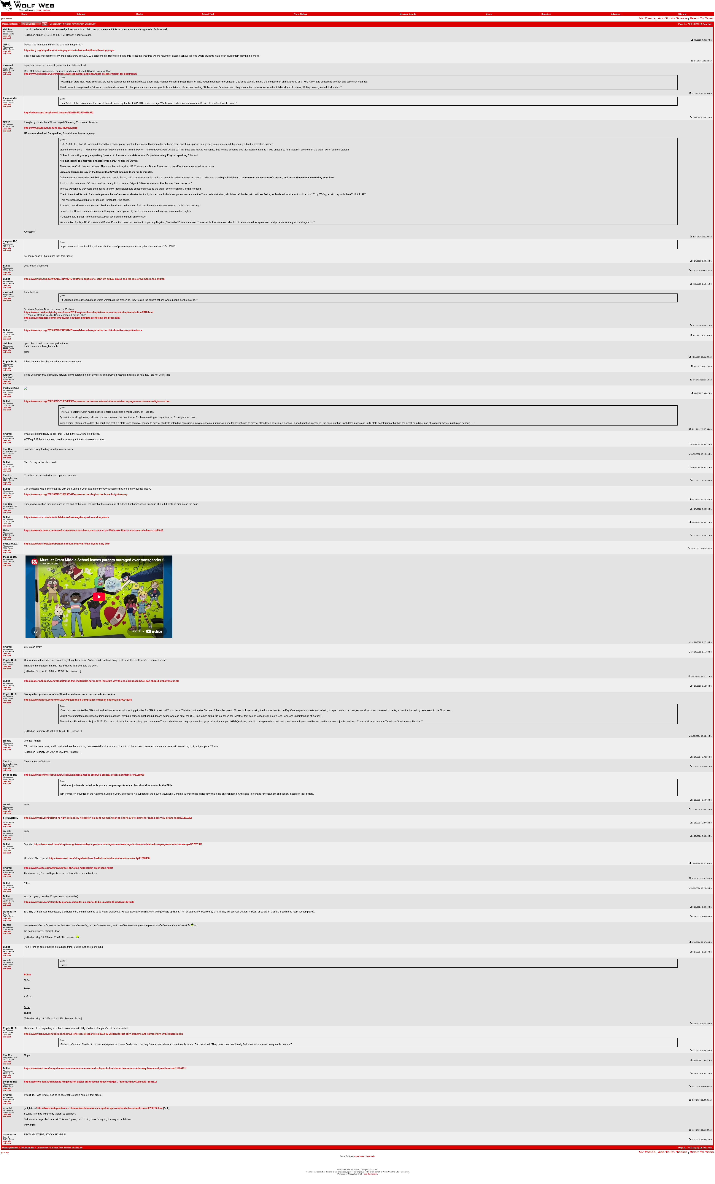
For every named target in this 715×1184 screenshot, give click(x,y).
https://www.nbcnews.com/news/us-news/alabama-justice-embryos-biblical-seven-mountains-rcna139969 (84, 774)
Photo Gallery (300, 14)
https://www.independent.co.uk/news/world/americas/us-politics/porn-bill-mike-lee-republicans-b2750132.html (100, 1108)
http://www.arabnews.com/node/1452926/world (50, 127)
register (46, 10)
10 (694, 24)
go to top (5, 1152)
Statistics (546, 14)
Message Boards (408, 14)
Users (489, 14)
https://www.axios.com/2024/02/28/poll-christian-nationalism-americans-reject (68, 867)
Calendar (81, 14)
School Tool (208, 14)
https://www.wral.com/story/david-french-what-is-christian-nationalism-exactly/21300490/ (99, 858)
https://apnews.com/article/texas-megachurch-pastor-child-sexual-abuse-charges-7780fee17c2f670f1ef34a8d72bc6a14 (90, 1081)
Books (139, 14)
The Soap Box (27, 1148)
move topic (359, 1156)
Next (710, 24)
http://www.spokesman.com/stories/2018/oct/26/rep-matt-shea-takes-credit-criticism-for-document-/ (80, 73)
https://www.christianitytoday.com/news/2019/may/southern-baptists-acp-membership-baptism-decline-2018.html (88, 312)
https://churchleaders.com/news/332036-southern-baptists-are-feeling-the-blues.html (72, 317)
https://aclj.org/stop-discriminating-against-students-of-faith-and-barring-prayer (69, 50)
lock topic (370, 1156)
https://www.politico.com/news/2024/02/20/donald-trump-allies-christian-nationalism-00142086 (78, 699)
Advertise (615, 14)
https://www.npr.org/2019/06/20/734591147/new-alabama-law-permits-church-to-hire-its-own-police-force (83, 330)
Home (24, 14)
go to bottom (6, 19)
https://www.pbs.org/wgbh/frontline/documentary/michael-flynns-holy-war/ (67, 543)
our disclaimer (370, 1174)
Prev (705, 24)
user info (7, 36)
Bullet (27, 974)
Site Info (682, 14)
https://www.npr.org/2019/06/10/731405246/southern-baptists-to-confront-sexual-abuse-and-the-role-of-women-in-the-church (94, 278)
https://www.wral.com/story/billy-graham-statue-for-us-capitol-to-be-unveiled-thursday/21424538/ (79, 902)
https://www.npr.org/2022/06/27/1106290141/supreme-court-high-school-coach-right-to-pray (76, 494)
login (39, 10)
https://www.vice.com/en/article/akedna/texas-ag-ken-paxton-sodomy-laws (66, 517)
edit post (7, 38)
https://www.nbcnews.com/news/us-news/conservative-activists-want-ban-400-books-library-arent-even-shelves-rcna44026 (93, 530)
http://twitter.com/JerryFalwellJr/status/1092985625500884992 (58, 112)
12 (701, 24)
